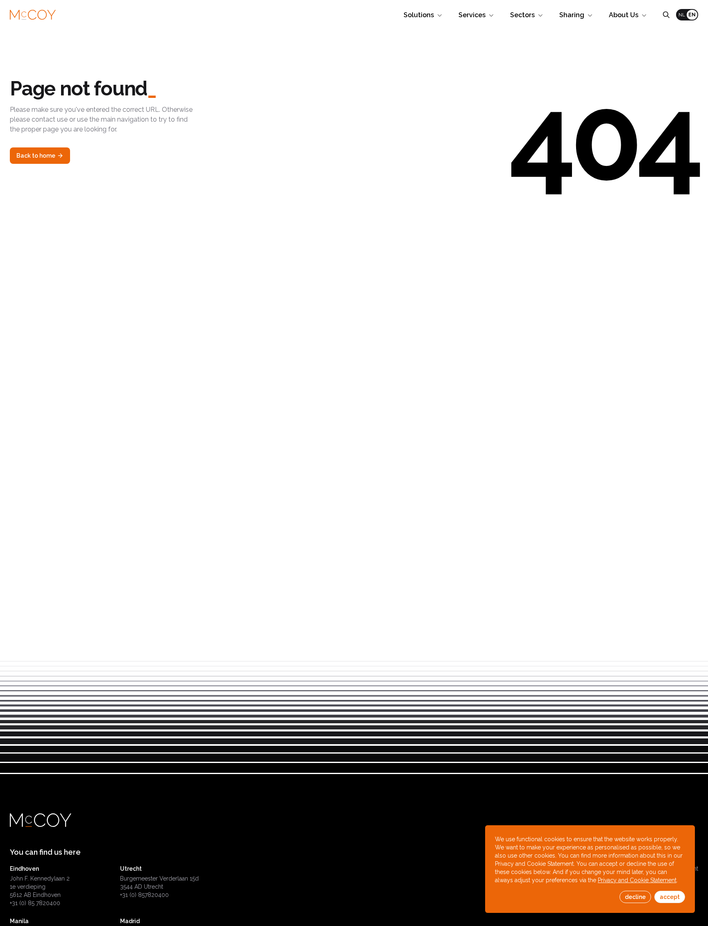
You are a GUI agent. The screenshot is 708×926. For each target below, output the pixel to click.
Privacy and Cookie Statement (637, 880)
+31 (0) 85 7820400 (35, 903)
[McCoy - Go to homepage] (33, 15)
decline (635, 897)
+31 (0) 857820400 (144, 895)
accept (670, 897)
